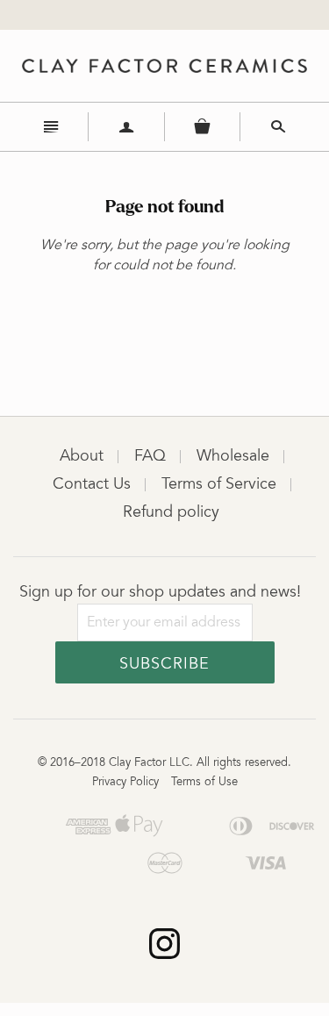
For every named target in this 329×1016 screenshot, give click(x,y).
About (82, 457)
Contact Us (92, 485)
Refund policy (171, 513)
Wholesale (233, 457)
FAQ (150, 457)
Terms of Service (218, 485)
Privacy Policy (125, 783)
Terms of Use (204, 783)
